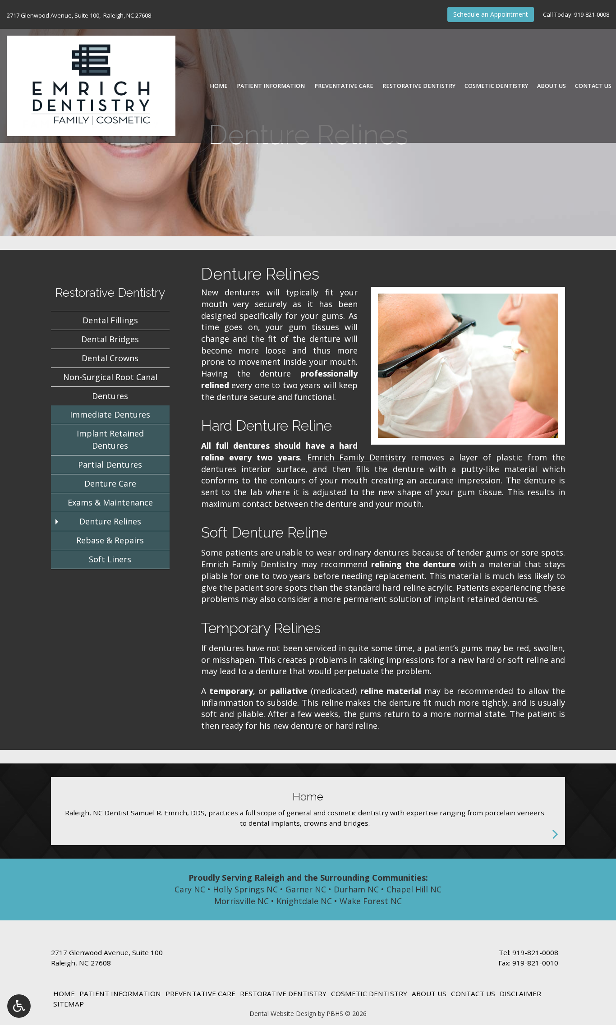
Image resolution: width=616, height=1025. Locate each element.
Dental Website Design (282, 1013)
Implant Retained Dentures (110, 439)
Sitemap (68, 1003)
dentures (242, 292)
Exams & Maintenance (110, 502)
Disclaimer (520, 993)
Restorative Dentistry (418, 86)
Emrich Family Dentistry (356, 457)
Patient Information (271, 86)
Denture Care (110, 483)
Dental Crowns (110, 358)
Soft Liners (110, 559)
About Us (551, 86)
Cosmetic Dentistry (496, 86)
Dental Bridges (110, 339)
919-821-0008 (591, 14)
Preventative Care (343, 86)
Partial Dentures (110, 464)
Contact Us (593, 86)
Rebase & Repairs (110, 540)
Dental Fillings (110, 320)
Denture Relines (110, 521)
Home (219, 86)
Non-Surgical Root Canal (110, 377)
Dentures (110, 396)
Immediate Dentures (110, 414)
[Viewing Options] (19, 1006)
